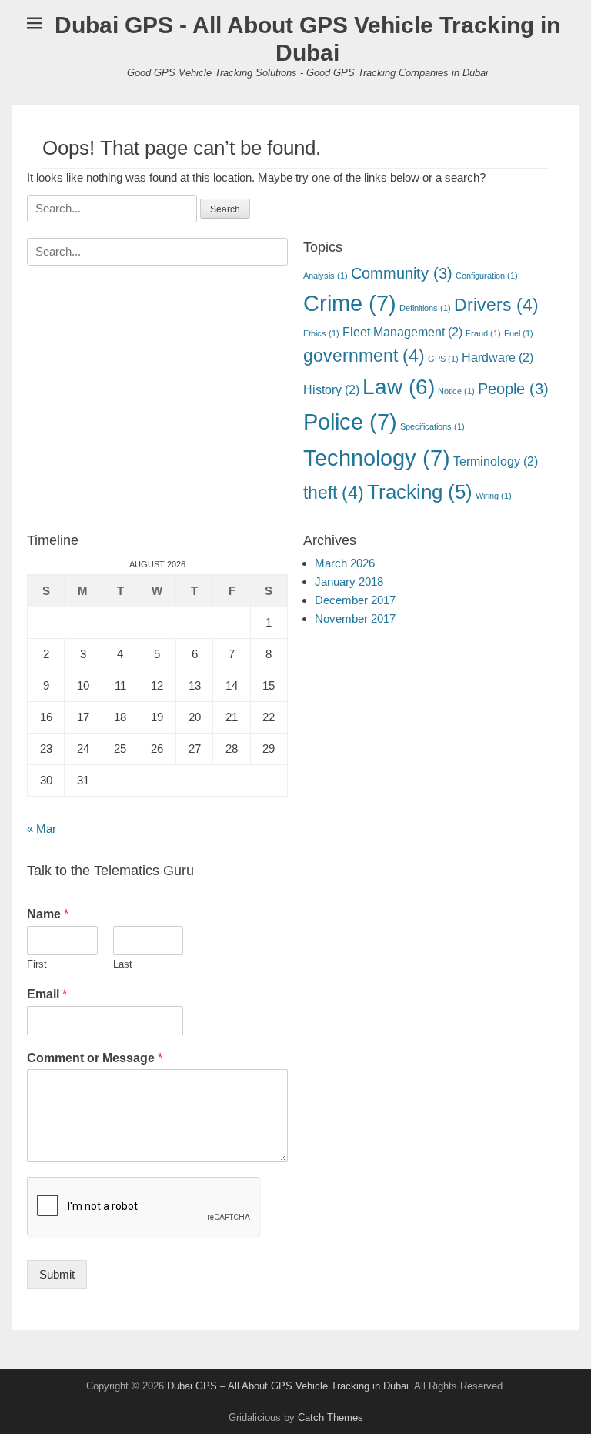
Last (122, 964)
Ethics (321, 333)
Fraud (483, 333)
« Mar (41, 828)
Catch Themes (330, 1417)
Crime (349, 303)
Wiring (494, 495)
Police (350, 421)
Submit (57, 1274)
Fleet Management (402, 332)
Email (47, 994)
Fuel (518, 333)
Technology (376, 457)
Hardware (497, 357)
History (331, 389)
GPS (443, 358)
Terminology (495, 461)
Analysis (325, 275)
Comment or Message (94, 1058)
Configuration (487, 275)
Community (401, 273)
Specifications (432, 426)
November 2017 (355, 618)
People (513, 388)
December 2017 (355, 600)
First (37, 964)
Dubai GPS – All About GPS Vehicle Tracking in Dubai (288, 1386)
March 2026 (345, 563)
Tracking (419, 492)
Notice (456, 391)
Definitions (425, 308)
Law (398, 387)
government (364, 356)
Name (47, 914)
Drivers (496, 305)
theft (333, 493)
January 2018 (349, 581)
